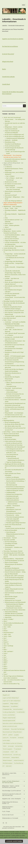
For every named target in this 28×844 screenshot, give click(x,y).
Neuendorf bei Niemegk (17, 729)
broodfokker (14, 706)
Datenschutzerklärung (11, 611)
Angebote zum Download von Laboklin (12, 38)
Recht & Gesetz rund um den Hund (15, 528)
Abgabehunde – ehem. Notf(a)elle (13, 206)
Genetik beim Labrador (8, 76)
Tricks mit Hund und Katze (12, 146)
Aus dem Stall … (8, 229)
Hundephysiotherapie (12, 496)
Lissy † (5, 418)
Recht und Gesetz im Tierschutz (13, 445)
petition (10, 734)
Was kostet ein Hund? (11, 195)
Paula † (5, 666)
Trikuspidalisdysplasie (12, 520)
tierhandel (11, 746)
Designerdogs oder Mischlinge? (13, 261)
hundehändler (21, 712)
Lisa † (5, 657)
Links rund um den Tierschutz (13, 441)
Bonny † (6, 630)
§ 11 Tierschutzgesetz (11, 541)
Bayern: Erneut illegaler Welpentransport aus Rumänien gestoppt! (13, 564)
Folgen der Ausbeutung (11, 240)
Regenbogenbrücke (9, 420)
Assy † (5, 628)
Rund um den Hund (7, 814)
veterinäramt (6, 757)
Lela (5, 655)
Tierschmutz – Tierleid (10, 538)
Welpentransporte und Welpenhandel (15, 602)
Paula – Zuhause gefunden (12, 225)
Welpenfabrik (15, 757)
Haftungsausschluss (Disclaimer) (14, 615)
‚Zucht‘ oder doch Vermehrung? (12, 117)
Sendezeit (21, 737)
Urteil (12, 751)
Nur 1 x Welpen (10, 176)
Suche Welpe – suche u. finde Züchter (14, 431)
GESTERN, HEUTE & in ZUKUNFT (14, 613)
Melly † (6, 663)
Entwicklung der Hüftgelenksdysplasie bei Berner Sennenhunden (15, 534)
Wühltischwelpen (8, 763)
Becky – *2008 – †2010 (11, 208)
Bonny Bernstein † (9, 632)
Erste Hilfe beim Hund (10, 318)
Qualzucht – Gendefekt (11, 140)
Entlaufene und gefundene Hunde (13, 307)
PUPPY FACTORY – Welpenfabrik (14, 246)
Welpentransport (7, 760)
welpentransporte (19, 760)
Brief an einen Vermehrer (12, 238)
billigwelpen (6, 706)
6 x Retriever (8, 166)
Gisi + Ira (6, 644)
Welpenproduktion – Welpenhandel (13, 558)
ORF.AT (5, 734)
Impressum (8, 617)
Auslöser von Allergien (12, 477)
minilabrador (6, 729)
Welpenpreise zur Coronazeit (13, 600)
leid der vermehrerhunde (10, 726)
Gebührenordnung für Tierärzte (15, 490)
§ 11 (3, 766)
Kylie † (5, 649)
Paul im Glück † (9, 223)
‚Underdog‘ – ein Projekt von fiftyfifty (15, 322)
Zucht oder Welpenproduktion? (13, 200)
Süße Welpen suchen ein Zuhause (12, 743)
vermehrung (16, 754)
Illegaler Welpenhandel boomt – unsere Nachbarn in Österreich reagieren (14, 585)
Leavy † (6, 653)
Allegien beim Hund (7, 61)
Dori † (5, 638)
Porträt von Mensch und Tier (14, 443)
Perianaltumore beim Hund (13, 513)
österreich (8, 766)
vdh (16, 751)
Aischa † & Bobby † (9, 619)
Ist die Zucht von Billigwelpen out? (14, 134)
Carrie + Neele (7, 636)
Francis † (6, 642)
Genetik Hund (6, 84)
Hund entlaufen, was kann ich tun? (14, 310)
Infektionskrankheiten (12, 500)
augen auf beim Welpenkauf (11, 698)
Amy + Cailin (7, 627)
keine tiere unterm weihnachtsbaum (13, 723)
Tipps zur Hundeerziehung (13, 462)
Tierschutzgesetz (7, 749)
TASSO (4, 746)
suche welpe (6, 740)
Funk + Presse (7, 320)
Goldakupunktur (10, 492)
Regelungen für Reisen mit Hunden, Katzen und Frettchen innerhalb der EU (14, 465)
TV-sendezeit (17, 749)
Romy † (6, 668)
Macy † (5, 659)
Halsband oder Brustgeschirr (14, 494)
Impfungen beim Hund (12, 498)
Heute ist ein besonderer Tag (11, 683)
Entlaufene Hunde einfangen (13, 308)
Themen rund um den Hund (11, 433)
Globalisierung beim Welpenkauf (15, 138)
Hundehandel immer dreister (14, 608)
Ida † (5, 647)
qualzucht (5, 737)
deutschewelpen (18, 709)
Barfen (4, 69)
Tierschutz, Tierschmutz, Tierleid (13, 551)
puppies (16, 734)
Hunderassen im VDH (11, 182)
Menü (23, 4)
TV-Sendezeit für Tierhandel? (13, 397)
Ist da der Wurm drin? (8, 54)
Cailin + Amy (7, 634)
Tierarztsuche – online (12, 515)
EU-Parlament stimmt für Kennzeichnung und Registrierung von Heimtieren (14, 361)
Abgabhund (6, 695)
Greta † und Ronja (8, 645)
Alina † (5, 621)
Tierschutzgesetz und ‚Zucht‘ (14, 449)
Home (4, 778)
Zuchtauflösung (18, 763)
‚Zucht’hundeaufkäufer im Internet (14, 560)
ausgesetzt (6, 703)
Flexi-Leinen (8, 437)
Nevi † (5, 664)
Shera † (7, 227)
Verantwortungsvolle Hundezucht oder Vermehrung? (11, 794)
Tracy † (6, 674)
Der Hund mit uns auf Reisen (10, 46)
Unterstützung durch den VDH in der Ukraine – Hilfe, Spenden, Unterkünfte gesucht (14, 554)
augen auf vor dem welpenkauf (11, 700)
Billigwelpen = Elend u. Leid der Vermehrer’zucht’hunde (10, 786)
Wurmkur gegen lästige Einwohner (16, 522)
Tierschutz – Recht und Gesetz (13, 388)
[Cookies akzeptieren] (14, 841)
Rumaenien (13, 737)
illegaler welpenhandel (9, 717)
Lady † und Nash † (8, 651)
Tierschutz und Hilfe (9, 539)
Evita (6, 218)
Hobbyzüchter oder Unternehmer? (15, 447)
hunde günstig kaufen (9, 712)
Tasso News (8, 380)
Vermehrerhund (7, 754)
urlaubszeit (6, 751)
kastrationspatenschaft (9, 720)
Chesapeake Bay (7, 709)
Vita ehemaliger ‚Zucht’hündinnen (11, 790)
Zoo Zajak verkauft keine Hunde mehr (15, 416)
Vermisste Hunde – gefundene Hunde (15, 316)
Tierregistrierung (11, 386)
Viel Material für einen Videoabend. (14, 407)
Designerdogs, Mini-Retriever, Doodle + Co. (10, 802)
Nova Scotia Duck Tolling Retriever (12, 732)
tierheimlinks (18, 746)
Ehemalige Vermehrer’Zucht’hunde (13, 301)
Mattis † (6, 661)
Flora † (5, 640)
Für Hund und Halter (10, 439)
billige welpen (14, 703)
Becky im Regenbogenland (12, 422)
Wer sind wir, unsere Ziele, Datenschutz (14, 609)
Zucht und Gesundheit (11, 530)
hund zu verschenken (9, 715)
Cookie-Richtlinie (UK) (10, 248)
